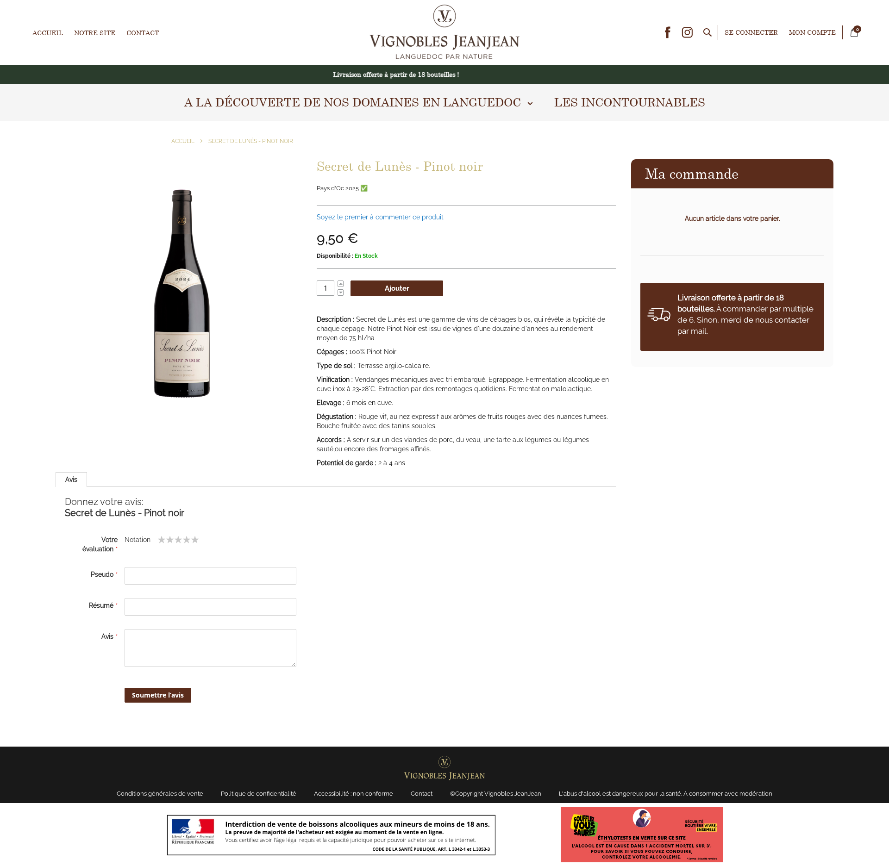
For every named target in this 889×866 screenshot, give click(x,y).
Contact (142, 33)
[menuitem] (354, 102)
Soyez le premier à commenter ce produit (380, 217)
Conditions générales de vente (160, 793)
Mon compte (812, 32)
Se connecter (751, 32)
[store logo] (444, 33)
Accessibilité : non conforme (353, 793)
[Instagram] (687, 32)
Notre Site (94, 33)
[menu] (444, 102)
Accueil (47, 33)
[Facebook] (667, 32)
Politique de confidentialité (258, 793)
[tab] (71, 479)
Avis (71, 479)
